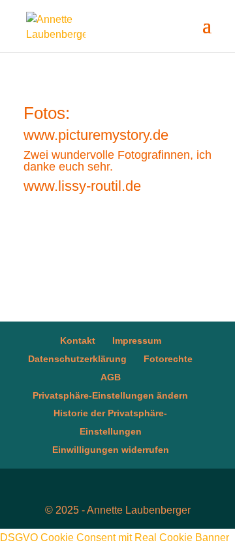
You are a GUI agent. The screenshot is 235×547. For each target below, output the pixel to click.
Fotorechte (168, 359)
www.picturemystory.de (96, 135)
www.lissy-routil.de (82, 186)
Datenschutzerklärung (77, 359)
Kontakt (77, 340)
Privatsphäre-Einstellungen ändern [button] (110, 395)
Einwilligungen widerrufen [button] (110, 449)
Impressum (136, 340)
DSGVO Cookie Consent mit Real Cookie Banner (114, 537)
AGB (111, 377)
